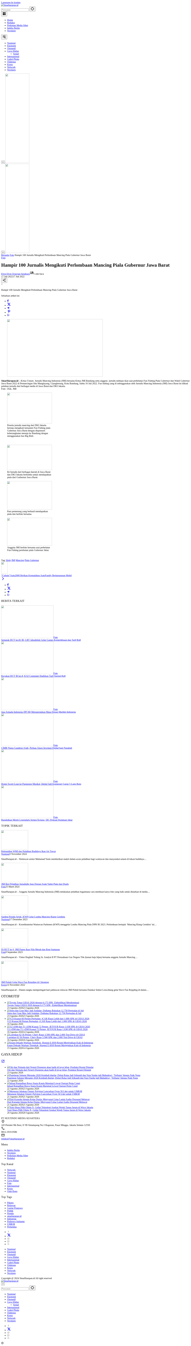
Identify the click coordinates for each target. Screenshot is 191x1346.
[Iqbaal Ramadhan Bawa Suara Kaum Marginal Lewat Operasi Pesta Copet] (43, 1083)
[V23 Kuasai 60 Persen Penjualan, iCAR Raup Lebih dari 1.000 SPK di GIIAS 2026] (48, 1018)
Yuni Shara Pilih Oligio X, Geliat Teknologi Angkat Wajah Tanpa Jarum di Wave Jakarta (49, 1110)
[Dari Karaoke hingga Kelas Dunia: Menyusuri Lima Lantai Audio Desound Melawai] (48, 1099)
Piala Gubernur (32, 560)
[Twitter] (9, 305)
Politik (10, 1210)
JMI (13, 560)
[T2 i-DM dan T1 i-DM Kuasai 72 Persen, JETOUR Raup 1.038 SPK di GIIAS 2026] (48, 1026)
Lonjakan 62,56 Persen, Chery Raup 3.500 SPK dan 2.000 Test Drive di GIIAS (45, 1037)
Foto (3, 258)
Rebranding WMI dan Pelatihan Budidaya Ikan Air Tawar (28, 851)
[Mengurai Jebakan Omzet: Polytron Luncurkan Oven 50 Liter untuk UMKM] (44, 1091)
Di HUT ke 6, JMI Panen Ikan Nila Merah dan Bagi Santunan (30, 949)
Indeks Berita (13, 28)
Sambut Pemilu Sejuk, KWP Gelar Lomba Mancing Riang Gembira (33, 916)
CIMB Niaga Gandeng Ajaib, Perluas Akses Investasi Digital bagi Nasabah (36, 748)
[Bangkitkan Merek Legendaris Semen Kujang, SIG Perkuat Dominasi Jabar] (27, 817)
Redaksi (11, 22)
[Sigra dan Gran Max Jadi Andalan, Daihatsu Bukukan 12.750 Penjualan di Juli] (45, 1010)
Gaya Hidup (13, 1180)
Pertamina (12, 1227)
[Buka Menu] (4, 13)
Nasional (5, 854)
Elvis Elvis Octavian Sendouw (15, 274)
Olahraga (11, 1265)
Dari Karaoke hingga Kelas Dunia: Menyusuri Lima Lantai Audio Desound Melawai (47, 1102)
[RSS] (8, 1244)
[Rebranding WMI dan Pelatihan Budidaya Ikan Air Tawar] (14, 848)
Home (10, 20)
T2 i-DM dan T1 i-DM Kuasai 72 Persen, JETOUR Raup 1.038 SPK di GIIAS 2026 (47, 1029)
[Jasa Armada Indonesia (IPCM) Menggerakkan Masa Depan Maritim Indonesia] (27, 709)
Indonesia (11, 1219)
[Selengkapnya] (3, 1062)
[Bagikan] (4, 280)
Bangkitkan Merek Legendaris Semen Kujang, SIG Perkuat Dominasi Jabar (37, 820)
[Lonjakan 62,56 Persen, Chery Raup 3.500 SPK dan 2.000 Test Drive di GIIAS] (46, 1034)
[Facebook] (8, 301)
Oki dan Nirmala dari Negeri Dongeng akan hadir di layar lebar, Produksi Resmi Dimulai (49, 1070)
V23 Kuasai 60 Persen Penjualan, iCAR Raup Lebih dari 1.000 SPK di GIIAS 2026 (47, 1021)
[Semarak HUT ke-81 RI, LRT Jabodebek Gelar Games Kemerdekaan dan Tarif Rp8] (27, 637)
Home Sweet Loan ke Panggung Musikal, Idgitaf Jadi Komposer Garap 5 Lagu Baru (41, 784)
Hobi (8, 560)
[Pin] (9, 312)
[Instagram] (8, 1238)
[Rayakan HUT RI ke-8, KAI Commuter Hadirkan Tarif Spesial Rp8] (27, 673)
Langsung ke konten (10, 2)
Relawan (11, 1205)
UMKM (11, 1224)
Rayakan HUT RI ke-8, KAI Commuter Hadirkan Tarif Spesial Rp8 (33, 676)
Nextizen (11, 30)
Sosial (16, 1304)
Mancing (20, 560)
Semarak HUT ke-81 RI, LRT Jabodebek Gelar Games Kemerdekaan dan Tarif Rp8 (41, 640)
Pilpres (10, 1202)
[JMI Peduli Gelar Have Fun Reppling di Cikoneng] (14, 979)
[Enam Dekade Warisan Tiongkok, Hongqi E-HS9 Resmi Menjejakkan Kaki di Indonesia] (50, 1042)
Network (11, 1170)
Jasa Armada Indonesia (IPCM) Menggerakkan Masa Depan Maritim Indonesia (38, 712)
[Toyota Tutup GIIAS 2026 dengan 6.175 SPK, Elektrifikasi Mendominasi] (43, 1002)
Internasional (13, 1186)
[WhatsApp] (8, 315)
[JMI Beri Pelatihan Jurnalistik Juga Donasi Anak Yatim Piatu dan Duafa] (14, 881)
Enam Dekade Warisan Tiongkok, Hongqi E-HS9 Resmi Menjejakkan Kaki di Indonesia (49, 1045)
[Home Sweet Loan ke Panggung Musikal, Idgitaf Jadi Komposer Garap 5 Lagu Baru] (27, 781)
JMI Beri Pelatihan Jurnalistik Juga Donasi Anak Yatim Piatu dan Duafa (35, 884)
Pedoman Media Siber (17, 25)
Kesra (4, 985)
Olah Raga (12, 1191)
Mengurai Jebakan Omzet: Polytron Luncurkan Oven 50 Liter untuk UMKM (43, 1094)
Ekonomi (11, 1175)
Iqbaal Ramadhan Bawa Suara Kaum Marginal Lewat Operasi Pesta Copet (42, 1086)
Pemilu (10, 1213)
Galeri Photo (13, 1262)
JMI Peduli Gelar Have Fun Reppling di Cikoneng (25, 982)
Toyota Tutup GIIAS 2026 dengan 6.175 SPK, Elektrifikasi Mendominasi (42, 1005)
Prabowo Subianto (16, 1221)
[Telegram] (8, 308)
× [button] (3, 1284)
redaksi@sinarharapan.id (12, 1139)
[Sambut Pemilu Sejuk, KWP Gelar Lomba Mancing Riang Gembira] (14, 914)
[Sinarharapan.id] (9, 5)
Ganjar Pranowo (15, 1208)
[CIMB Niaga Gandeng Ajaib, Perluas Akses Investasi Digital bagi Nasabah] (27, 745)
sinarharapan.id (14, 1216)
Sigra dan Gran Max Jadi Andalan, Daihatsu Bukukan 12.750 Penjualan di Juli (44, 1013)
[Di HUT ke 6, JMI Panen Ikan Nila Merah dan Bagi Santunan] (14, 947)
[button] (32, 9)
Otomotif (11, 1178)
